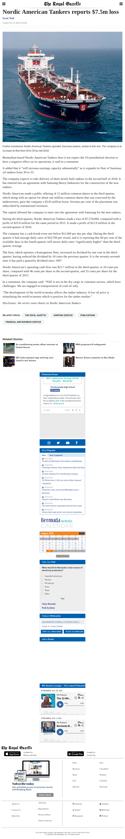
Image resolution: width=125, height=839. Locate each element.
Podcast (104, 815)
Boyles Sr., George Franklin (52, 626)
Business (76, 768)
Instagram (78, 815)
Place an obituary (74, 631)
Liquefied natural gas (53, 576)
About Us (15, 803)
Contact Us (16, 810)
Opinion (76, 786)
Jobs (101, 762)
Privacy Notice (44, 814)
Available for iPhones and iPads (30, 753)
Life (74, 780)
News (75, 762)
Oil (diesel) (49, 583)
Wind (47, 590)
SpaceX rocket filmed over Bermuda (57, 499)
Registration (43, 808)
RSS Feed (105, 810)
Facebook (78, 803)
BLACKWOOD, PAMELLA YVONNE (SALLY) (60, 622)
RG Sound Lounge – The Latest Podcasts (63, 685)
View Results (49, 604)
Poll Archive (48, 608)
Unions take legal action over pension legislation (62, 512)
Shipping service (63, 315)
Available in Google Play (91, 753)
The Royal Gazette (35, 315)
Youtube (105, 803)
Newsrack (103, 786)
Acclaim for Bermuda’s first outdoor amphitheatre (62, 461)
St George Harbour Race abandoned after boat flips (63, 468)
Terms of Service (45, 820)
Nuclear (48, 579)
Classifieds (104, 768)
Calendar (103, 780)
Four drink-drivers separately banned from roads (62, 506)
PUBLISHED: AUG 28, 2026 (51, 690)
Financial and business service (23, 321)
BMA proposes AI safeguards (91, 344)
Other (47, 593)
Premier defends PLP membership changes (60, 474)
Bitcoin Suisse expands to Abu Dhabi (95, 357)
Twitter (77, 810)
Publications (87, 315)
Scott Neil (8, 18)
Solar (47, 586)
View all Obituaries (51, 631)
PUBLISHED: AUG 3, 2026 (51, 718)
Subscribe (16, 815)
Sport (75, 774)
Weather (103, 774)
